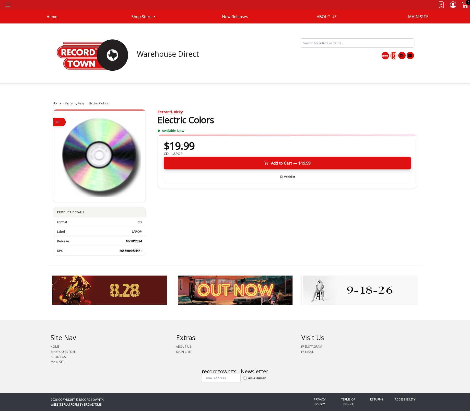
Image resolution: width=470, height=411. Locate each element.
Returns (376, 399)
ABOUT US (327, 16)
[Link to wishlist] (441, 5)
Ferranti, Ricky (74, 103)
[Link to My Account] (453, 5)
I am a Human (256, 378)
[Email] (410, 55)
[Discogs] (385, 55)
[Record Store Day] (393, 55)
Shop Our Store (63, 352)
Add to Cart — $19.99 (291, 163)
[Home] (92, 55)
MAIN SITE (418, 16)
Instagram (313, 346)
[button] (143, 16)
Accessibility (405, 399)
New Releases (235, 16)
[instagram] (402, 55)
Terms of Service (348, 401)
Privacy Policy (320, 401)
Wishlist (289, 177)
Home (57, 103)
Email (309, 352)
